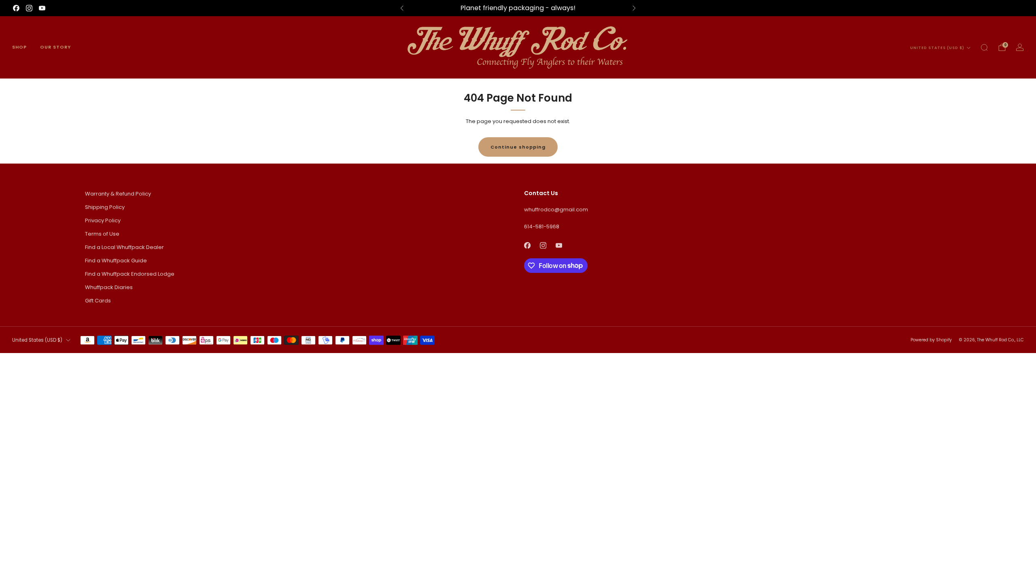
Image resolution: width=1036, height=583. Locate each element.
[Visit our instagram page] (29, 8)
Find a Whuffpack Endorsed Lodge (129, 274)
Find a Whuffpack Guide (116, 260)
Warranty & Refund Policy (118, 194)
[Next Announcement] (634, 8)
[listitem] (518, 8)
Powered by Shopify (931, 340)
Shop (19, 47)
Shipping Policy (105, 207)
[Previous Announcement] (402, 8)
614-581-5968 (541, 226)
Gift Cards (98, 300)
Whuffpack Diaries (109, 287)
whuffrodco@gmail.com (556, 209)
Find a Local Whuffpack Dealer (124, 247)
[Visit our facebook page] (16, 8)
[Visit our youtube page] (42, 8)
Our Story (55, 47)
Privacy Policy (103, 220)
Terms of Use (102, 234)
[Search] (984, 47)
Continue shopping (518, 147)
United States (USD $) (937, 47)
